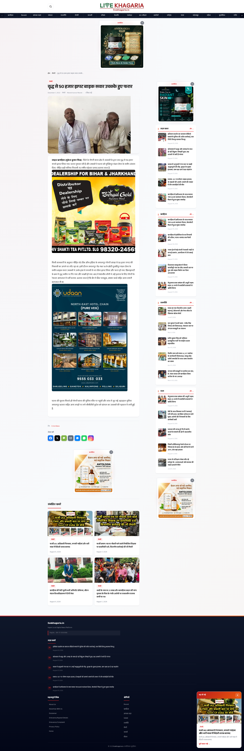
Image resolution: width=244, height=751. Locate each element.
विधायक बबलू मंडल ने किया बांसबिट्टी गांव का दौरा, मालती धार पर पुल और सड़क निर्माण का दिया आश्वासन (180, 269)
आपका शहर (37, 15)
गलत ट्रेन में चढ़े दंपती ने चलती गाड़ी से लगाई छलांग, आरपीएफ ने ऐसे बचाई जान (181, 253)
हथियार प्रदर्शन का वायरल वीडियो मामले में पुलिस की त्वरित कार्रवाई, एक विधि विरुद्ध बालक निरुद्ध (181, 137)
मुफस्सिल (222, 15)
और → (192, 129)
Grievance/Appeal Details (58, 718)
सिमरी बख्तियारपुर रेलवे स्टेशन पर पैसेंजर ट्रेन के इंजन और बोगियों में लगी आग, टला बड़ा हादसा (181, 447)
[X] (57, 438)
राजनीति (63, 15)
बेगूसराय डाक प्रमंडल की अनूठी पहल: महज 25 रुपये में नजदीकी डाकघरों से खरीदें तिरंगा (181, 286)
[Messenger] (77, 438)
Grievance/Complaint (57, 722)
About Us (52, 704)
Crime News (55, 426)
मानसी (90, 15)
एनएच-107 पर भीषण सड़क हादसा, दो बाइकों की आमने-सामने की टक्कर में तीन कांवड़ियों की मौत (180, 182)
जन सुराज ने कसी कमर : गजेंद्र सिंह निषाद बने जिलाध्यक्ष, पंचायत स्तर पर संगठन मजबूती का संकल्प (180, 326)
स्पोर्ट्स (169, 15)
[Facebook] (50, 438)
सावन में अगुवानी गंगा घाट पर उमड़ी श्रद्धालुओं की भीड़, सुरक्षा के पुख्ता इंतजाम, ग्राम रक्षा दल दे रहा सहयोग (180, 167)
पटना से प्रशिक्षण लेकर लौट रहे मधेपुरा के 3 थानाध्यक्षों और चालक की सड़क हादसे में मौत (181, 462)
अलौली (156, 15)
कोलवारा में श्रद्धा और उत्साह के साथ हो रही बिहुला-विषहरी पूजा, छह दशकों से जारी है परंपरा (180, 152)
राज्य (182, 15)
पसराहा (129, 15)
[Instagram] (91, 438)
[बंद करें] (237, 695)
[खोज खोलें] (50, 6)
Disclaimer (53, 713)
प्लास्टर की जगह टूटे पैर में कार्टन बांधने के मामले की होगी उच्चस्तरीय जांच (179, 432)
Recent (24, 15)
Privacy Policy (54, 726)
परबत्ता (50, 15)
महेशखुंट (196, 15)
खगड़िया (10, 15)
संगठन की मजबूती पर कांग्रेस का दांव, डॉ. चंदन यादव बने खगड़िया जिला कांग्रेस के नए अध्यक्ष (181, 374)
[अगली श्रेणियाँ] (242, 15)
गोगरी (77, 15)
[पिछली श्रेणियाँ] (2, 15)
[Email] (70, 438)
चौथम (103, 15)
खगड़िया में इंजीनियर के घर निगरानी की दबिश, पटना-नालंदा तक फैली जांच (180, 238)
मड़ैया (209, 15)
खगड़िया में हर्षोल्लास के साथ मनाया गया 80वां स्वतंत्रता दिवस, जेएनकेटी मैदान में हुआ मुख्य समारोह (180, 197)
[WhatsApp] (84, 438)
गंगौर (235, 15)
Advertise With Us (55, 709)
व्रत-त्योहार (142, 15)
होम (49, 73)
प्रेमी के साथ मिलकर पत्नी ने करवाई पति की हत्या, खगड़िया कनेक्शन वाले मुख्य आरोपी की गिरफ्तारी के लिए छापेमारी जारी (180, 416)
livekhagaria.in (56, 623)
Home (51, 731)
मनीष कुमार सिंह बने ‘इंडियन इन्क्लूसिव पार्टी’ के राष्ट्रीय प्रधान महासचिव (179, 341)
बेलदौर (116, 15)
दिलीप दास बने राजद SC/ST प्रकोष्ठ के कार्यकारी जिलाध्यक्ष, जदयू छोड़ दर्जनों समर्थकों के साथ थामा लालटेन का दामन (180, 357)
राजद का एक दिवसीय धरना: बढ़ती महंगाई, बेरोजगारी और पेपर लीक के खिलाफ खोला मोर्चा (180, 311)
